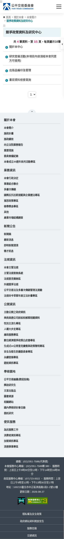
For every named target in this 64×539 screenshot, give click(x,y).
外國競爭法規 (11, 284)
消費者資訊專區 (12, 435)
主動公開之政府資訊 (14, 312)
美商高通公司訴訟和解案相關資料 (22, 317)
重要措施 (8, 150)
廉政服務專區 (11, 334)
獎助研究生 (10, 385)
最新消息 (8, 239)
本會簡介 (31, 17)
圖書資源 (8, 396)
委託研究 (8, 413)
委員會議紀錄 (11, 156)
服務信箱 (32, 528)
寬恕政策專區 (11, 200)
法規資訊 (10, 259)
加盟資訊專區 (11, 441)
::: (1, 1)
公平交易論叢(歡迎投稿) (17, 379)
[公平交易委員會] (18, 6)
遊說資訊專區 (11, 363)
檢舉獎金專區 (11, 206)
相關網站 (8, 402)
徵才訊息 (8, 251)
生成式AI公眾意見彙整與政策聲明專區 (24, 346)
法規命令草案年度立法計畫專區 (20, 295)
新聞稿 (7, 234)
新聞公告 (10, 226)
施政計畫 (8, 133)
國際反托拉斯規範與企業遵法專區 (22, 195)
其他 (6, 212)
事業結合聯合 (11, 183)
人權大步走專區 (12, 329)
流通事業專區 (11, 446)
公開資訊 (10, 304)
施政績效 (8, 139)
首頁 (8, 17)
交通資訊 (32, 535)
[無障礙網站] (37, 500)
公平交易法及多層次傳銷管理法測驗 (23, 290)
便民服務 (10, 422)
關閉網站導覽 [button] (32, 111)
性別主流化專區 (12, 323)
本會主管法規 (11, 267)
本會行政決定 (11, 178)
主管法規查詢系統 (13, 273)
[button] (62, 44)
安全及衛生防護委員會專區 (18, 351)
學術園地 (10, 371)
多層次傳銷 (10, 189)
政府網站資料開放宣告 (32, 521)
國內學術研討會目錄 (14, 407)
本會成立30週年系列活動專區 (19, 161)
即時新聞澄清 (11, 245)
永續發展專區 (11, 357)
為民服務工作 (11, 429)
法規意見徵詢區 (12, 278)
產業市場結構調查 (13, 217)
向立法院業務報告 (13, 144)
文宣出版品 (10, 390)
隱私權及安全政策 (31, 514)
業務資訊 (10, 170)
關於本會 (10, 120)
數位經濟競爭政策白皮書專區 (19, 340)
